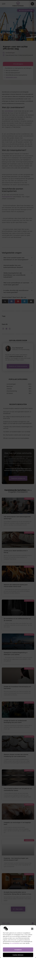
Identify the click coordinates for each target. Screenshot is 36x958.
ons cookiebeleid (14, 943)
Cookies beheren (18, 955)
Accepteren (18, 949)
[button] (32, 929)
